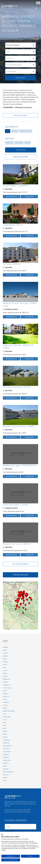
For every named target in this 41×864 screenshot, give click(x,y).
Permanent (9, 143)
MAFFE (4, 722)
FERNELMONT (6, 679)
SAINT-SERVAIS (6, 751)
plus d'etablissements (20, 564)
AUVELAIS (5, 653)
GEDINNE (5, 694)
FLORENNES (6, 685)
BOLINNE (5, 662)
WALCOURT (6, 775)
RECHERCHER (20, 78)
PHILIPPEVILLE (6, 740)
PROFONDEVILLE (7, 746)
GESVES (5, 699)
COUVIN (5, 670)
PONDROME (6, 743)
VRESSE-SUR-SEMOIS (8, 772)
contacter (29, 196)
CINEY (4, 667)
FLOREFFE (5, 682)
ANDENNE (5, 647)
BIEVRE (4, 659)
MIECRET (5, 731)
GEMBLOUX (6, 696)
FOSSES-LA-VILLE (7, 688)
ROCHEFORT (6, 749)
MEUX (4, 728)
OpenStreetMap (10, 582)
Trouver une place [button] (20, 575)
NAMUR (5, 734)
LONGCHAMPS (7, 717)
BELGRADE (5, 656)
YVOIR (4, 780)
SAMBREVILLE (6, 754)
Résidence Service (25, 131)
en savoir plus (11, 196)
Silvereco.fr (27, 812)
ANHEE (4, 650)
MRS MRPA (15, 131)
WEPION (5, 777)
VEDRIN (5, 766)
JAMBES (5, 708)
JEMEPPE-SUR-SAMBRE (8, 711)
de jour (27, 143)
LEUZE (4, 714)
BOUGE (5, 665)
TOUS (7, 131)
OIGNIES (5, 737)
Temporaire (19, 143)
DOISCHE (5, 676)
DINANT (5, 673)
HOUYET (5, 705)
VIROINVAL (6, 769)
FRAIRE (4, 691)
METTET (5, 725)
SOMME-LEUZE (7, 760)
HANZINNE (6, 702)
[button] (20, 45)
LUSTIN (5, 720)
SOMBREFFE (6, 757)
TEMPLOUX (6, 763)
